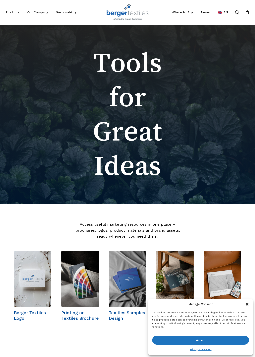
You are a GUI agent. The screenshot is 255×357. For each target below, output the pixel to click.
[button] (247, 304)
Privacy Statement (201, 349)
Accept (200, 340)
